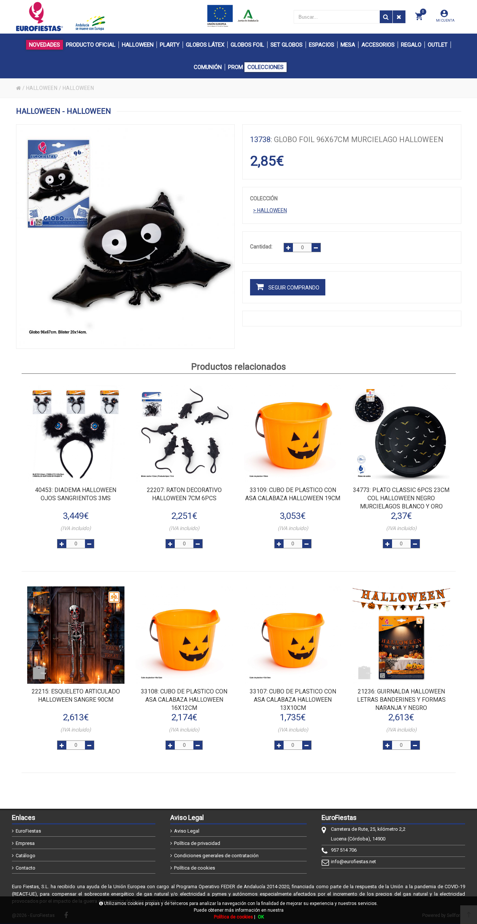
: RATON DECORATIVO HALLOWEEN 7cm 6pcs (184, 494)
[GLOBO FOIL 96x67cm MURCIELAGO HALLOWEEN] (125, 236)
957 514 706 (344, 850)
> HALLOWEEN (270, 210)
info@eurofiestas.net (353, 861)
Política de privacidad (197, 843)
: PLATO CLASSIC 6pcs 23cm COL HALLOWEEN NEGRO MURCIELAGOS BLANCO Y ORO (401, 498)
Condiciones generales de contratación (216, 855)
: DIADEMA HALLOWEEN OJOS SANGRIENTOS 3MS (75, 494)
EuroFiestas (28, 831)
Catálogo (25, 855)
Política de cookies (194, 868)
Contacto (25, 868)
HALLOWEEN (42, 88)
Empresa (25, 843)
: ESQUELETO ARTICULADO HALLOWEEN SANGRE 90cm (76, 695)
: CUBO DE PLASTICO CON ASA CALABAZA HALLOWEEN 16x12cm (184, 699)
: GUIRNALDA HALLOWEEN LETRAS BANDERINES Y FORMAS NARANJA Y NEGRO (401, 699)
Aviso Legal (186, 831)
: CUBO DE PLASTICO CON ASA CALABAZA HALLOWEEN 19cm (292, 494)
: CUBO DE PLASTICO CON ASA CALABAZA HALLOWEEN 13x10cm (293, 699)
